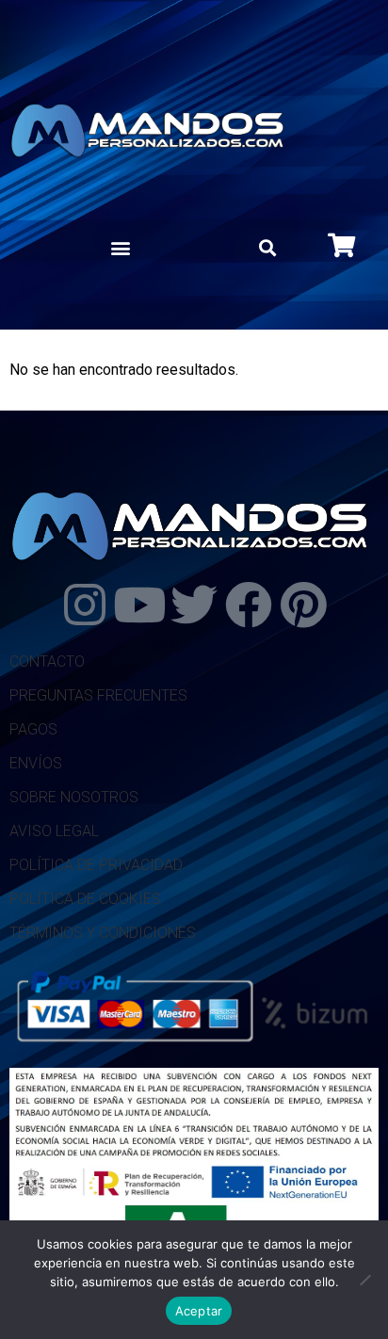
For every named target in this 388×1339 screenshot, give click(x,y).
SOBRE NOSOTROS (73, 797)
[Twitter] (194, 604)
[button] (120, 248)
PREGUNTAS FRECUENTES (98, 695)
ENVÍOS (35, 763)
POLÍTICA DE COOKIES (85, 899)
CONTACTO (47, 661)
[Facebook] (248, 604)
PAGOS (33, 729)
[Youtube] (139, 604)
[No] (364, 1279)
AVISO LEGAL (54, 831)
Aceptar (199, 1310)
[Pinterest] (303, 604)
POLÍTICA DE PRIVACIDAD (96, 865)
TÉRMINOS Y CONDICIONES (102, 933)
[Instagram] (84, 604)
